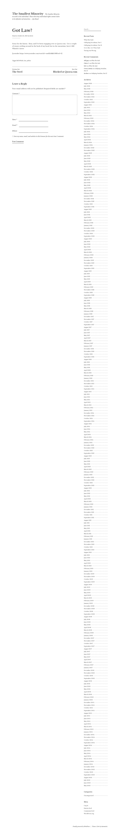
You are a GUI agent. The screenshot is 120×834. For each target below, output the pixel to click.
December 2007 (89, 638)
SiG (85, 66)
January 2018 (88, 314)
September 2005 (89, 710)
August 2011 (87, 520)
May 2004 (87, 753)
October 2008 (88, 611)
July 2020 (87, 241)
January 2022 (88, 196)
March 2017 (87, 341)
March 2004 (88, 759)
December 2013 (89, 445)
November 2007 (89, 641)
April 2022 (87, 188)
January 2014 (88, 442)
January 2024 (88, 145)
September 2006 (89, 678)
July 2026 (87, 86)
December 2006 (89, 670)
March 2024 (88, 142)
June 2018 (87, 303)
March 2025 (88, 115)
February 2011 (88, 536)
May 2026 (87, 89)
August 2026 (88, 83)
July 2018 (87, 300)
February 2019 (88, 287)
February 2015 (88, 407)
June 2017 (87, 332)
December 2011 (89, 509)
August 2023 (88, 153)
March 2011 (87, 533)
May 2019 (87, 279)
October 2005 (88, 708)
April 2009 (87, 595)
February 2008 (89, 633)
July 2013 (87, 458)
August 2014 (88, 424)
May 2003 (87, 785)
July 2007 (87, 651)
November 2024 (89, 123)
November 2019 (89, 263)
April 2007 (87, 659)
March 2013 (88, 469)
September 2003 (89, 775)
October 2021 (88, 204)
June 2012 (87, 493)
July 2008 (87, 619)
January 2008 (88, 635)
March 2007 (88, 662)
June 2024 (87, 134)
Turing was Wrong (90, 50)
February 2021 (88, 223)
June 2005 (87, 718)
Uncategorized (88, 795)
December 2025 (89, 94)
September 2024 (89, 129)
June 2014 (87, 429)
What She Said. (89, 40)
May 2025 (87, 113)
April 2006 (87, 692)
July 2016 (87, 362)
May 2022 (87, 185)
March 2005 (88, 726)
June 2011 (87, 525)
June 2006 (87, 686)
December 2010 (89, 542)
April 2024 (87, 140)
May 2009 (87, 592)
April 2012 (87, 499)
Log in (86, 805)
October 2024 (88, 126)
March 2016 (88, 373)
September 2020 (89, 236)
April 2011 (87, 531)
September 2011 (89, 517)
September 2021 (89, 207)
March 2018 (88, 308)
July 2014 (87, 426)
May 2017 (87, 335)
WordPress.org (89, 813)
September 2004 (89, 743)
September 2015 (89, 389)
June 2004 (87, 750)
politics (29, 60)
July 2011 (87, 523)
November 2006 (89, 673)
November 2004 (89, 737)
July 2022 (87, 180)
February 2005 (88, 729)
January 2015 (88, 410)
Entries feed (88, 808)
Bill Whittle (20, 60)
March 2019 (88, 284)
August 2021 (88, 209)
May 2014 (87, 432)
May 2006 (87, 689)
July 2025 (87, 107)
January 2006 (88, 700)
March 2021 (88, 220)
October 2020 (88, 233)
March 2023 (88, 166)
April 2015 (87, 402)
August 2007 (88, 649)
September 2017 (89, 324)
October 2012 (88, 483)
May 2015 (87, 400)
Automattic (104, 826)
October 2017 (88, 322)
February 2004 (89, 761)
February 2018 (88, 311)
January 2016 (88, 378)
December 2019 (89, 260)
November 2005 (89, 705)
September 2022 (89, 174)
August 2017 (87, 327)
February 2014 (88, 440)
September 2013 (89, 453)
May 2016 (87, 367)
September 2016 (89, 357)
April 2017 (87, 338)
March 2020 (88, 252)
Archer (86, 73)
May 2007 (87, 657)
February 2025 (88, 118)
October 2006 (88, 675)
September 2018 (89, 295)
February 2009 (89, 600)
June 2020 (87, 244)
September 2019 (89, 268)
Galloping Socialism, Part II (93, 45)
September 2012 (89, 485)
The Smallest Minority (27, 13)
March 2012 (88, 501)
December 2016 (89, 349)
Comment (16, 93)
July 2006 (87, 684)
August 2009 (88, 584)
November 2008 (89, 608)
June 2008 (87, 622)
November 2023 (89, 150)
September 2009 (89, 582)
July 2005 (87, 716)
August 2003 (88, 777)
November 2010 (89, 544)
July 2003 (87, 780)
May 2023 (87, 161)
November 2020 (89, 231)
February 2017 (88, 343)
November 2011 (89, 512)
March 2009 (88, 598)
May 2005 (87, 721)
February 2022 (88, 193)
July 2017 (87, 330)
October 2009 (88, 579)
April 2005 (87, 724)
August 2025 (88, 105)
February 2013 (88, 472)
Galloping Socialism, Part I (92, 42)
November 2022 (89, 169)
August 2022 (88, 177)
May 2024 (87, 137)
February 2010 (88, 568)
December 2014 (89, 413)
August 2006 (88, 681)
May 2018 (87, 306)
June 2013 (87, 461)
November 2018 (89, 290)
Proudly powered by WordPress (81, 826)
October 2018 (88, 292)
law (25, 60)
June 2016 (87, 365)
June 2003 (87, 783)
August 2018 (88, 298)
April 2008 (87, 627)
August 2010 (88, 552)
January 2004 (88, 764)
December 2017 (89, 316)
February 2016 (88, 375)
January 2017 (88, 346)
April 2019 (87, 282)
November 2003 (89, 769)
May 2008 (87, 625)
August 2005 (88, 713)
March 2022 (88, 190)
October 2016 (88, 354)
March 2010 (88, 566)
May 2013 (87, 464)
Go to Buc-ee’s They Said (92, 48)
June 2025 (87, 110)
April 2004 (87, 756)
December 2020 (89, 228)
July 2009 (87, 587)
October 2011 (88, 515)
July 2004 (87, 748)
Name (14, 119)
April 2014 (87, 434)
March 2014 (88, 437)
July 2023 (87, 156)
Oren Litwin (88, 68)
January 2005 (88, 732)
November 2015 (89, 383)
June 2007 (87, 654)
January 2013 (88, 474)
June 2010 (87, 558)
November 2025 (89, 97)
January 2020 (88, 257)
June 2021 (87, 215)
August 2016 (88, 359)
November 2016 (89, 351)
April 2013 (87, 466)
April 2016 (87, 370)
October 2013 (88, 450)
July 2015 (87, 394)
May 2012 (87, 496)
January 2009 (88, 603)
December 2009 (89, 574)
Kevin (31, 36)
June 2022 (87, 182)
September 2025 (89, 102)
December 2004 (89, 734)
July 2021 (87, 212)
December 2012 (89, 477)
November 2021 (89, 201)
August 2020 (88, 239)
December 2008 (89, 606)
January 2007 (88, 667)
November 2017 (89, 319)
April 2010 (87, 563)
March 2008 (88, 630)
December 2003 (89, 767)
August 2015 (88, 391)
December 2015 (89, 381)
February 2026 (88, 91)
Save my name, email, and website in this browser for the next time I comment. (39, 136)
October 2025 (88, 99)
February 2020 (89, 255)
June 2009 (87, 590)
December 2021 (89, 199)
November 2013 (89, 448)
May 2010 (87, 560)
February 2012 (88, 504)
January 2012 (88, 507)
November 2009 (89, 576)
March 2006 (88, 694)
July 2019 (87, 273)
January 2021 (88, 225)
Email (14, 125)
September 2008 (89, 614)
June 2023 (87, 158)
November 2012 (89, 480)
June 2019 (87, 276)
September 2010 (89, 550)
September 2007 (89, 646)
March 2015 (87, 405)
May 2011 (87, 528)
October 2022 (88, 172)
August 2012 (88, 488)
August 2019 (88, 271)
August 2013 (88, 456)
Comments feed (89, 811)
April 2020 (87, 249)
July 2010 (87, 555)
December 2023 (89, 148)
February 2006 (89, 697)
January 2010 (88, 571)
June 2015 (87, 397)
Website (14, 131)
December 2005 (89, 702)
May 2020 (87, 247)
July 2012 (87, 491)
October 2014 (88, 418)
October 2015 (88, 386)
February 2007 (88, 665)
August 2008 (88, 617)
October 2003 (88, 772)
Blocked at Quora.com (65, 71)
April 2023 (87, 164)
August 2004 (88, 745)
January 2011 (88, 539)
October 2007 (88, 643)
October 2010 (88, 547)
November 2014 (89, 416)
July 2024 (87, 131)
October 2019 (88, 265)
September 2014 (89, 421)
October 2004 (88, 740)
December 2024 (89, 121)
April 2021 (87, 217)
